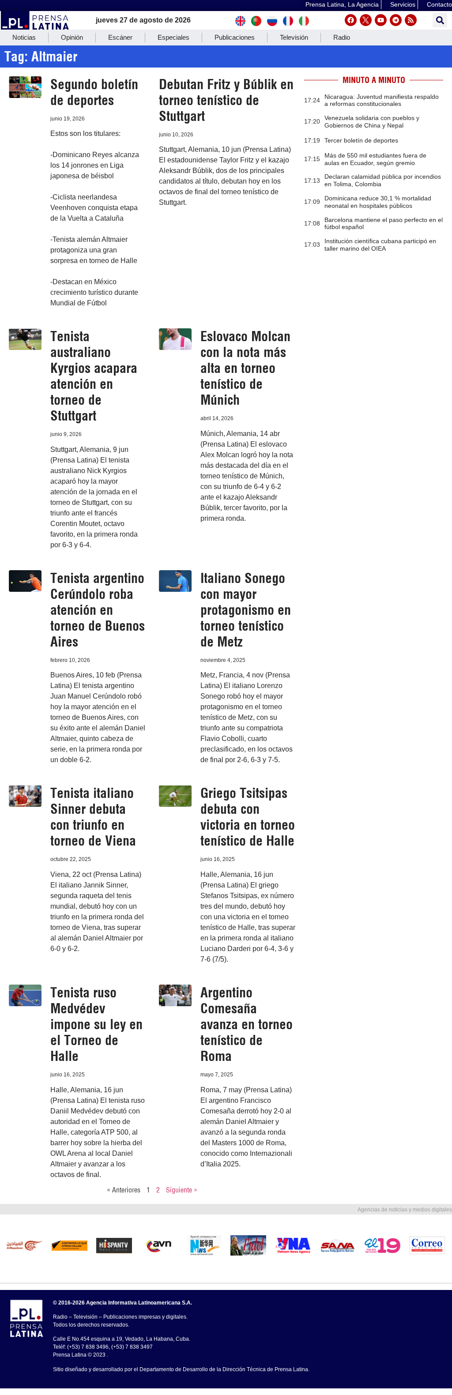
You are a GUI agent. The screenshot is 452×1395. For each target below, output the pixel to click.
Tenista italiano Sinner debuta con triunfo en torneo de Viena (93, 817)
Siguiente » (181, 1189)
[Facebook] (351, 20)
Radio (341, 37)
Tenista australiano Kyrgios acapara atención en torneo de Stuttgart (93, 376)
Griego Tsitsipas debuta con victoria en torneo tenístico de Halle (247, 817)
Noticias (24, 37)
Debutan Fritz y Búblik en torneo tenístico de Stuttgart (226, 100)
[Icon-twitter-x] (366, 20)
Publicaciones (235, 37)
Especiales (173, 37)
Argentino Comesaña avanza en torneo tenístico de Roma (246, 1024)
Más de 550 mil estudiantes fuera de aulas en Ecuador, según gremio (375, 159)
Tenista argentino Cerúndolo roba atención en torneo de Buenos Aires (97, 610)
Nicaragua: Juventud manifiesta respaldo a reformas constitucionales (381, 100)
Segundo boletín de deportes (94, 92)
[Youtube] (381, 20)
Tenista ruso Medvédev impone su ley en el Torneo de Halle (96, 1024)
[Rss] (411, 20)
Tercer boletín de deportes (361, 140)
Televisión (294, 37)
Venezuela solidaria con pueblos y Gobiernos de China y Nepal (371, 121)
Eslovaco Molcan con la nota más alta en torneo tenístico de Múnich (245, 368)
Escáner (120, 37)
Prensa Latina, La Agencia (342, 4)
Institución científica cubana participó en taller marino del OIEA (380, 244)
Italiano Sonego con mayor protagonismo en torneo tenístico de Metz (245, 610)
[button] (440, 20)
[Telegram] (396, 20)
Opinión (72, 37)
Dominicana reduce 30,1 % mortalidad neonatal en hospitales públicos (377, 202)
